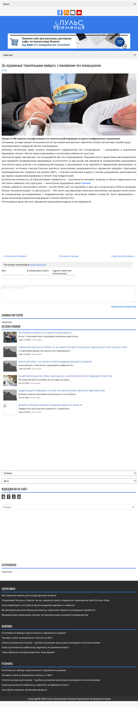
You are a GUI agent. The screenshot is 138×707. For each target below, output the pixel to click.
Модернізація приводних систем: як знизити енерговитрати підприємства (62, 391)
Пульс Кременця (56, 698)
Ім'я (4, 270)
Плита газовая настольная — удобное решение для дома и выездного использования (51, 642)
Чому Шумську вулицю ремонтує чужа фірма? (28, 652)
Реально (86, 183)
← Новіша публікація (14, 256)
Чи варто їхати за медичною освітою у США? (27, 637)
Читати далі (36, 340)
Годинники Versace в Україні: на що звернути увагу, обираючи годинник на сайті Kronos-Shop (73, 347)
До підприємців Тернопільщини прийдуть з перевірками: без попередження (51, 65)
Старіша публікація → (123, 256)
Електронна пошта (38, 270)
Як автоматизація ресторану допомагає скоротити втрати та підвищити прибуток (65, 376)
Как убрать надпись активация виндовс (24, 689)
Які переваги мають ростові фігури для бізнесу (45, 333)
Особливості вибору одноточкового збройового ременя (34, 632)
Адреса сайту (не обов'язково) (62, 272)
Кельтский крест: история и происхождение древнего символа (55, 362)
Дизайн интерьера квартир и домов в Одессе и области (50, 405)
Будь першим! (38, 264)
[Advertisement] (69, 228)
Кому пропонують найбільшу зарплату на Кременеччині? (35, 647)
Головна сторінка (69, 256)
